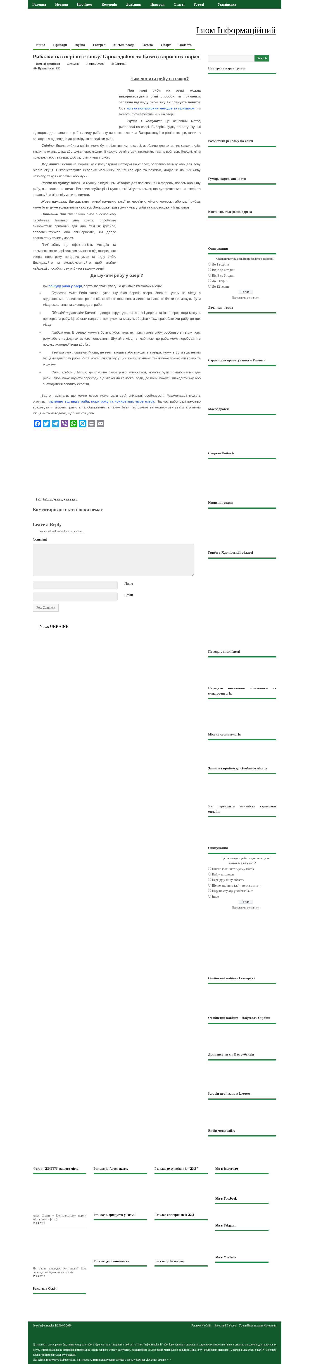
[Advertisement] (117, 463)
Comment (40, 539)
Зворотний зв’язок (225, 1325)
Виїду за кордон (223, 874)
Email (128, 595)
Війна (40, 45)
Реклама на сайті (201, 1325)
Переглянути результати (245, 297)
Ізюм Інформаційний (48, 63)
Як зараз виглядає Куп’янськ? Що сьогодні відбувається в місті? (59, 1270)
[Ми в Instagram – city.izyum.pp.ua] (242, 1185)
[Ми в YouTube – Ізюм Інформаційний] (242, 1273)
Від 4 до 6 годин (223, 275)
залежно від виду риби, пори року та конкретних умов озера (101, 401)
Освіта (148, 45)
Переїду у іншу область (228, 880)
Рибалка (47, 499)
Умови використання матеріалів (257, 1325)
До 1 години (220, 264)
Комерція (109, 4)
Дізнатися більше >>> (158, 1359)
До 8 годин (219, 281)
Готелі (199, 4)
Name (128, 583)
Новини (61, 4)
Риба (38, 499)
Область (185, 45)
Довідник (133, 4)
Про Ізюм (84, 4)
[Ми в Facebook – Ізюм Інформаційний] (242, 1213)
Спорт (166, 45)
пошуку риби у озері (65, 286)
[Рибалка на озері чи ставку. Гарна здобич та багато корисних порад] (35, 514)
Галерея (99, 45)
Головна (39, 4)
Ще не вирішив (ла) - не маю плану (236, 885)
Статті (179, 4)
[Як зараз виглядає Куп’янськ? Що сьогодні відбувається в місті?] (66, 1264)
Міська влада (124, 45)
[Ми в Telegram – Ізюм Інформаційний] (242, 1242)
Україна (57, 499)
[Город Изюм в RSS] (154, 1334)
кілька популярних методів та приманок (160, 108)
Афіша (80, 45)
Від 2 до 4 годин (223, 270)
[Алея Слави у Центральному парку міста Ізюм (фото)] (66, 1211)
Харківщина (70, 499)
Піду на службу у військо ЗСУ (232, 891)
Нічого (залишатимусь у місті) (233, 869)
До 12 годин (220, 286)
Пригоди (157, 4)
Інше (215, 896)
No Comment (118, 63)
